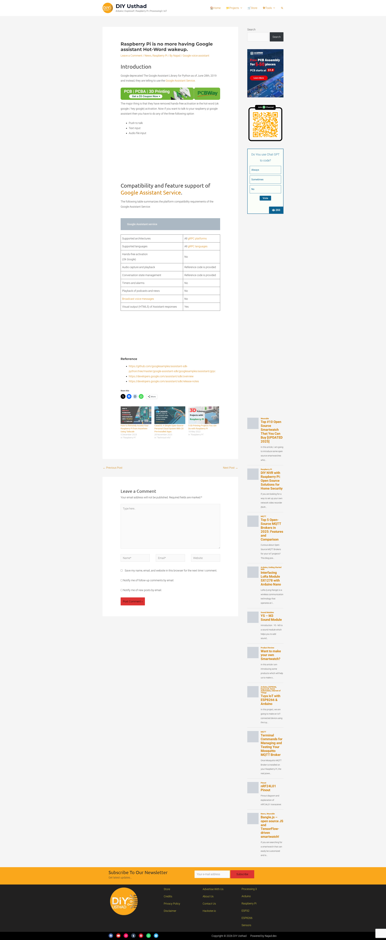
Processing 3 (249, 889)
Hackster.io (209, 910)
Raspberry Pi (159, 55)
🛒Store (252, 7)
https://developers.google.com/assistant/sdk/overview (161, 376)
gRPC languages (197, 246)
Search (251, 29)
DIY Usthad (131, 6)
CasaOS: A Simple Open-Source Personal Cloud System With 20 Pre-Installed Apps (169, 428)
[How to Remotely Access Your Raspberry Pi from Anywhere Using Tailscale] (136, 415)
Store (167, 889)
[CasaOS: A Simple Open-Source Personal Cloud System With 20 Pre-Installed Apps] (169, 415)
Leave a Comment (131, 55)
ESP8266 (247, 917)
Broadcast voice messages (138, 298)
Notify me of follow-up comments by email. (148, 580)
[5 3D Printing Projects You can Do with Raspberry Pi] (203, 415)
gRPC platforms (197, 238)
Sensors (246, 925)
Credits (168, 896)
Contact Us (209, 903)
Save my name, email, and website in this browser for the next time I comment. (171, 570)
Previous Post (112, 467)
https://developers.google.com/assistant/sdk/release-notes (164, 381)
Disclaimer (170, 910)
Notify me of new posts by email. (142, 590)
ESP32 (245, 910)
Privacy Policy (172, 903)
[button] (282, 8)
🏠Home (215, 7)
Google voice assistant (196, 55)
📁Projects (232, 7)
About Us (208, 896)
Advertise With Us (213, 889)
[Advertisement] (170, 161)
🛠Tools (267, 7)
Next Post (230, 467)
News (148, 55)
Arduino (246, 896)
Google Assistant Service (180, 80)
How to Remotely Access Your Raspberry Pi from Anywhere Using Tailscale (135, 428)
